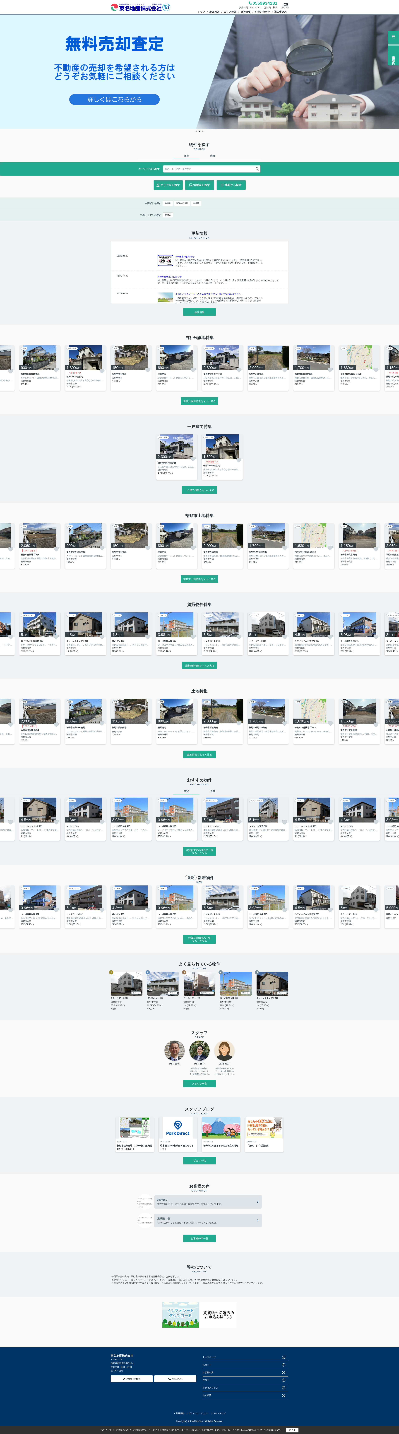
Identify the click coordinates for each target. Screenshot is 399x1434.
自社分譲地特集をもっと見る (199, 401)
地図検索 (214, 11)
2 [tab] (199, 131)
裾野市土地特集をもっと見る (199, 579)
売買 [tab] (212, 155)
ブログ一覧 (199, 1160)
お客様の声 (208, 1372)
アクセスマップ (210, 1387)
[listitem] (131, 368)
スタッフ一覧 (199, 1083)
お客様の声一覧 (199, 1238)
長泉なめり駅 (182, 203)
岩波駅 (196, 203)
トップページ (209, 1357)
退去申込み (280, 11)
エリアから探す (170, 185)
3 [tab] (202, 131)
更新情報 (199, 312)
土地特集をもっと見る (199, 754)
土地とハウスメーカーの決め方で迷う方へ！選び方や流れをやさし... (209, 294)
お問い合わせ (262, 11)
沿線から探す (201, 185)
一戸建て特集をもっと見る (199, 490)
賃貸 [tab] (186, 155)
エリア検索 (230, 11)
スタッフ (207, 1365)
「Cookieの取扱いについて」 (251, 1430)
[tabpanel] (199, 72)
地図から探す (233, 185)
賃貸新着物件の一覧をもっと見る (199, 939)
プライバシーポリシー (198, 1413)
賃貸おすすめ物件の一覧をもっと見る (199, 851)
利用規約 (180, 1413)
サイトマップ (219, 1413)
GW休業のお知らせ (185, 256)
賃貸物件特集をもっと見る (199, 665)
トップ (201, 11)
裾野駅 (168, 203)
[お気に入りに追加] (10, 371)
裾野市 (168, 215)
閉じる (292, 1430)
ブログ (206, 1380)
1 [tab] (196, 131)
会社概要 (246, 11)
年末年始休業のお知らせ (170, 276)
